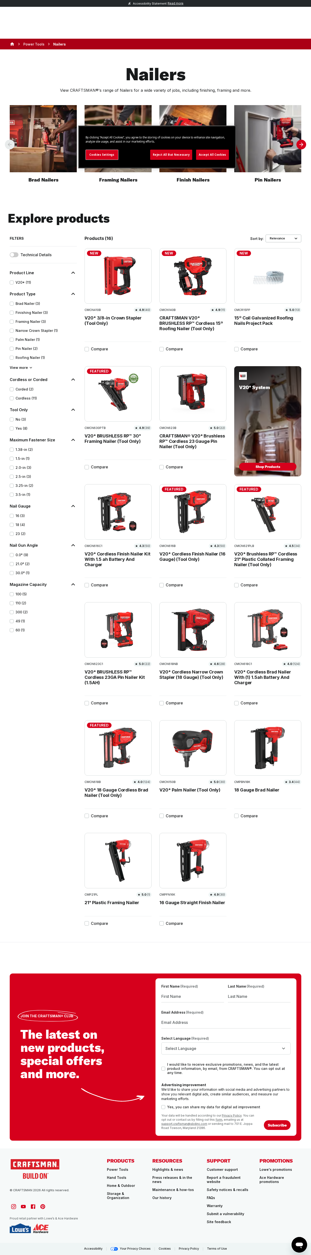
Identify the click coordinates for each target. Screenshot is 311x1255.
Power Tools (33, 44)
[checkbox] (12, 282)
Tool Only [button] (19, 409)
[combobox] (226, 1048)
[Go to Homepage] (35, 1168)
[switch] (14, 254)
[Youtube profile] (23, 1206)
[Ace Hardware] (41, 1228)
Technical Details (36, 255)
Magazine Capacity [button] (28, 584)
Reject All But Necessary (171, 154)
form (219, 1119)
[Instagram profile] (13, 1206)
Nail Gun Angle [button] (24, 545)
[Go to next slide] (301, 144)
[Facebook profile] (33, 1206)
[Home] (12, 44)
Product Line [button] (22, 272)
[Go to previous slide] (10, 144)
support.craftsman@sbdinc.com (184, 1124)
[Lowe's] (20, 1228)
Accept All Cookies (212, 154)
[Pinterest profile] (43, 1206)
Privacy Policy (232, 1115)
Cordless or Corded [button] (28, 379)
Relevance (277, 238)
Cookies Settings (101, 154)
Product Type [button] (22, 293)
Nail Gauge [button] (20, 506)
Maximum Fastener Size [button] (32, 439)
